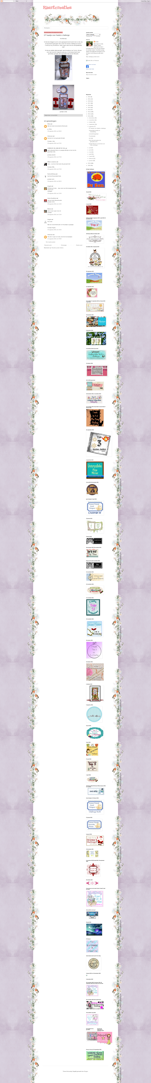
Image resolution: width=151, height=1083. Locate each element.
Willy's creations (52, 161)
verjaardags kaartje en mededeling (94, 131)
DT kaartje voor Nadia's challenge (97, 128)
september (92, 124)
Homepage (64, 245)
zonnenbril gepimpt (93, 133)
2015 (89, 107)
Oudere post (79, 245)
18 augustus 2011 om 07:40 (54, 169)
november (92, 120)
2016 (89, 105)
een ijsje (91, 138)
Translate (97, 36)
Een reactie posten (50, 242)
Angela (49, 186)
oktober (91, 122)
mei (90, 152)
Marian (49, 208)
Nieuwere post (48, 245)
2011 (89, 116)
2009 (89, 165)
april (90, 154)
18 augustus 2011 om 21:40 (54, 214)
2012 (89, 114)
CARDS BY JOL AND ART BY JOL (56, 148)
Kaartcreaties (57, 8)
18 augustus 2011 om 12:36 (54, 193)
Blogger (86, 1071)
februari (91, 158)
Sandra (75, 50)
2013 (89, 111)
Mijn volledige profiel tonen (92, 56)
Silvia (49, 124)
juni (90, 150)
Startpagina (47, 27)
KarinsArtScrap (52, 174)
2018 (89, 101)
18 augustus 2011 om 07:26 (54, 157)
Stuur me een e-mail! (91, 74)
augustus (91, 126)
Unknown (50, 136)
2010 (89, 163)
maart (90, 156)
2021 (89, 99)
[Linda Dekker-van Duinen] (87, 67)
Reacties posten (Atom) (57, 247)
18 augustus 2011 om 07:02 (54, 143)
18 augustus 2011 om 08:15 (54, 181)
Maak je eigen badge (90, 68)
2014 (89, 109)
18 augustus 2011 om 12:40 (54, 204)
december (92, 118)
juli (90, 147)
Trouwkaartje (92, 136)
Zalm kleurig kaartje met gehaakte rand (95, 141)
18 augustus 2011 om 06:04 (54, 131)
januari (91, 160)
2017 (89, 103)
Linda (96, 41)
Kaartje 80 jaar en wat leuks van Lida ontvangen (97, 144)
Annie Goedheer (52, 198)
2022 (89, 96)
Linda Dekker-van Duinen (91, 64)
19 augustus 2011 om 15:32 (54, 229)
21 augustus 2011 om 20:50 (54, 238)
